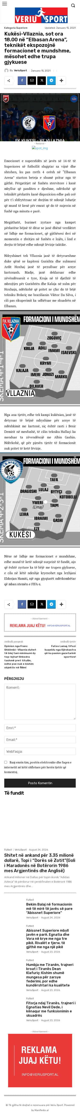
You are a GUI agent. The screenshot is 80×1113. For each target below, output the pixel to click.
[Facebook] (22, 80)
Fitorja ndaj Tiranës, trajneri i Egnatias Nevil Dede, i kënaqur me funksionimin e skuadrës (51, 1009)
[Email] (32, 80)
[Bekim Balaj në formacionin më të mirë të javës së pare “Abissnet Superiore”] (13, 908)
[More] (61, 80)
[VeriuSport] (7, 71)
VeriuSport (20, 70)
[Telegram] (51, 80)
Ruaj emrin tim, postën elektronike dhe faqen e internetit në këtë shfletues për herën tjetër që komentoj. (37, 767)
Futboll (8, 850)
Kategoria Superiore (16, 28)
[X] (41, 80)
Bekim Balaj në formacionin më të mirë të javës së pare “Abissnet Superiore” (49, 908)
